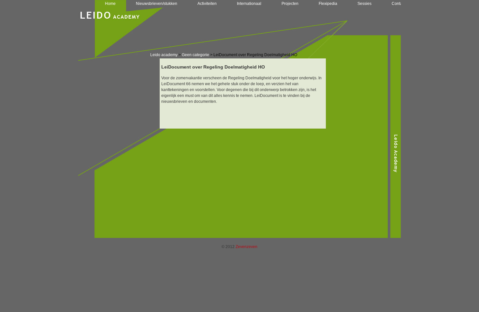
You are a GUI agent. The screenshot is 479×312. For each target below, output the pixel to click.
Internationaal (249, 3)
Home (110, 3)
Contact (398, 3)
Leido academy (164, 55)
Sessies (364, 3)
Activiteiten (207, 3)
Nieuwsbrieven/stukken (156, 3)
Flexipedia (328, 3)
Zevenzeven (246, 246)
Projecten (290, 3)
